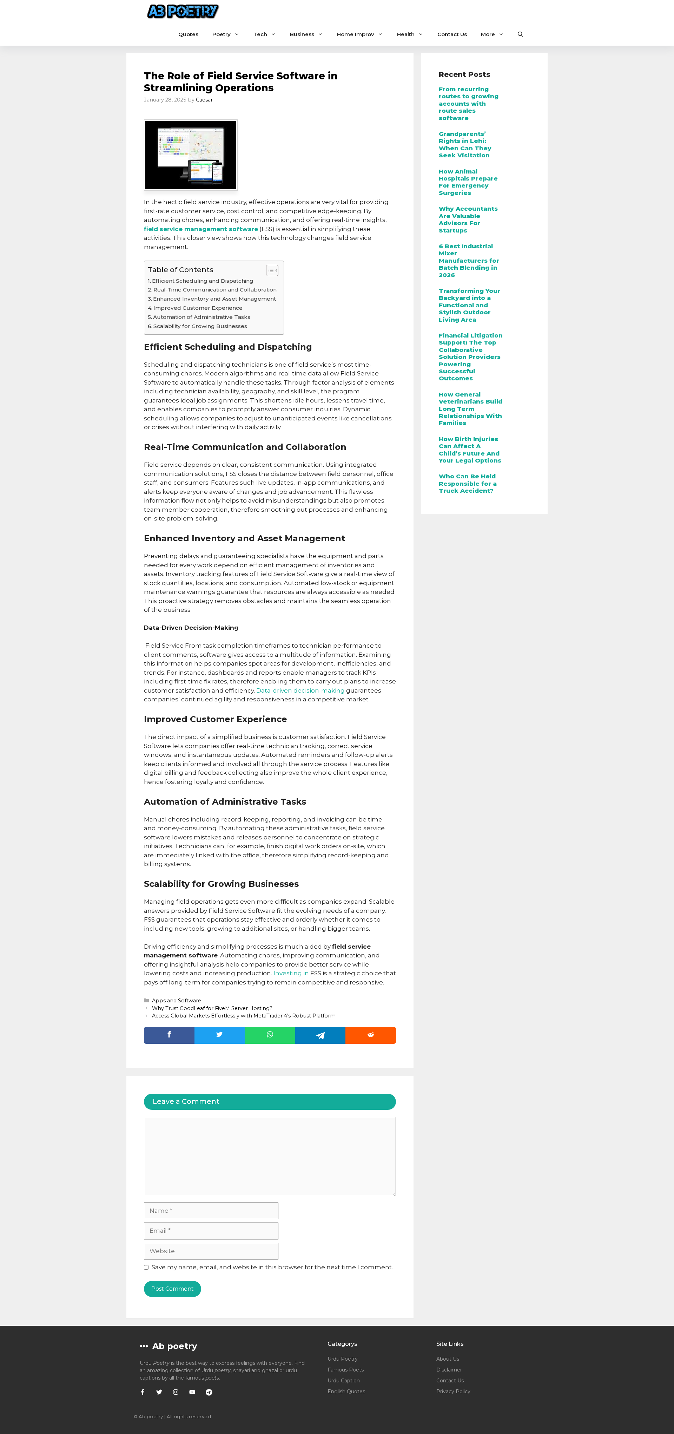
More (488, 34)
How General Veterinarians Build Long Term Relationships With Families (470, 409)
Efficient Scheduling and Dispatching (202, 280)
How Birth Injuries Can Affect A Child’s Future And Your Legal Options (470, 450)
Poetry (221, 34)
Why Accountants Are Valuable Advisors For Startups (468, 219)
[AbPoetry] (183, 11)
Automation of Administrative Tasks (201, 317)
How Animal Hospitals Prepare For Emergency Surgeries (468, 182)
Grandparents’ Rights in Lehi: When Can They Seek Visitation (465, 144)
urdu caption (344, 1380)
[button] (520, 34)
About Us (447, 1359)
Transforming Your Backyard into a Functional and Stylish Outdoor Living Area (469, 305)
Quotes (188, 34)
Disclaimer (449, 1370)
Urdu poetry (343, 1359)
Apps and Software (176, 1000)
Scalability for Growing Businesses (200, 326)
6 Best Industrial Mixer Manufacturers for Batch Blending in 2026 (469, 261)
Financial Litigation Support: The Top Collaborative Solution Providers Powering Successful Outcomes (471, 357)
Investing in (291, 973)
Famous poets (346, 1370)
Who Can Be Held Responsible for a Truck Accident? (468, 483)
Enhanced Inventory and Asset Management (214, 298)
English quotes (346, 1391)
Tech (260, 34)
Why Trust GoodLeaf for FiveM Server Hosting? (212, 1008)
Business (302, 34)
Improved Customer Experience (198, 308)
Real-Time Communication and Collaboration (215, 289)
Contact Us (452, 34)
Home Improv (355, 34)
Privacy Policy (453, 1391)
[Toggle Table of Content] (269, 270)
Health (406, 34)
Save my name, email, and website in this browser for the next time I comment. (272, 1267)
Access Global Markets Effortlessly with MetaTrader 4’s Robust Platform (244, 1016)
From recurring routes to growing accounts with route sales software (468, 104)
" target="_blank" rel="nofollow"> (270, 1035)
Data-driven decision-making (300, 690)
